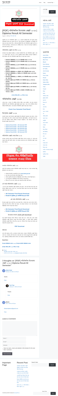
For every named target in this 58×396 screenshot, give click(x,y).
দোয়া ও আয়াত (45, 111)
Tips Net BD (6, 2)
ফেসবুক (44, 124)
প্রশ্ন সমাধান (45, 122)
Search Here (35, 362)
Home (40, 2)
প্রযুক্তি (44, 120)
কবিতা (44, 93)
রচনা (44, 136)
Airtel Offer (45, 55)
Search (52, 364)
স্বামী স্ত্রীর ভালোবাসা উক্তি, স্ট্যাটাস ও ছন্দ (10, 251)
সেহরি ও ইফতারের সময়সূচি (48, 149)
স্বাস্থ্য (44, 156)
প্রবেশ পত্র (45, 118)
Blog (44, 2)
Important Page (50, 2)
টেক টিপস (45, 107)
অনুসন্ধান (52, 11)
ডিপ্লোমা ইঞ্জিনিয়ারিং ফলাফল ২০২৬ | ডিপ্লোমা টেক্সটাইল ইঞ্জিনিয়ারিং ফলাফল (16, 243)
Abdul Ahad (9, 270)
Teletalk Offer (46, 84)
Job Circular (46, 71)
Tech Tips (11, 285)
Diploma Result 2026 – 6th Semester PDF (16, 128)
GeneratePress (17, 392)
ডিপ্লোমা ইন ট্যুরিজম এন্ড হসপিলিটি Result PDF (17, 195)
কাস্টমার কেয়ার (45, 95)
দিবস (44, 109)
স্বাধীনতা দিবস (45, 154)
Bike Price (45, 59)
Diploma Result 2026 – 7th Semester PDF (16, 130)
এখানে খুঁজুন (45, 9)
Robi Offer (45, 80)
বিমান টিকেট (45, 129)
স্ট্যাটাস (44, 151)
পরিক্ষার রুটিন (45, 115)
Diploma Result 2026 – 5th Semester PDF (16, 126)
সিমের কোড (45, 147)
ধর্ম (43, 113)
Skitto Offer (46, 82)
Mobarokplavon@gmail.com (11, 308)
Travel (44, 89)
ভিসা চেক (44, 133)
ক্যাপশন (44, 100)
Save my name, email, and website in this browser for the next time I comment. (19, 348)
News (44, 73)
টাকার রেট (45, 102)
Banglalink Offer (47, 57)
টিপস (44, 104)
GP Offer (45, 68)
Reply (5, 280)
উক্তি (44, 91)
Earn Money (46, 64)
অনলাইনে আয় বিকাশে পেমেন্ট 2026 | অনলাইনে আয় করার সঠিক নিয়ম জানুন (48, 25)
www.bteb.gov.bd (25, 173)
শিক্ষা (44, 140)
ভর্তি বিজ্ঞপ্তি (45, 131)
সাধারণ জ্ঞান (45, 145)
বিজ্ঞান (44, 127)
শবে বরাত (44, 138)
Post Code (45, 75)
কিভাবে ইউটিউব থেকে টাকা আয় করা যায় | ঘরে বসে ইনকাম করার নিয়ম (49, 38)
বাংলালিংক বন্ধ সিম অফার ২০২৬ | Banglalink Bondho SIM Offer (15, 253)
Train (44, 86)
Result (5, 250)
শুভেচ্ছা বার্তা (45, 142)
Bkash (44, 62)
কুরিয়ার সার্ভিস (45, 98)
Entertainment (46, 66)
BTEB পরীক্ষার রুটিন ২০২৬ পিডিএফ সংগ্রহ (20, 95)
